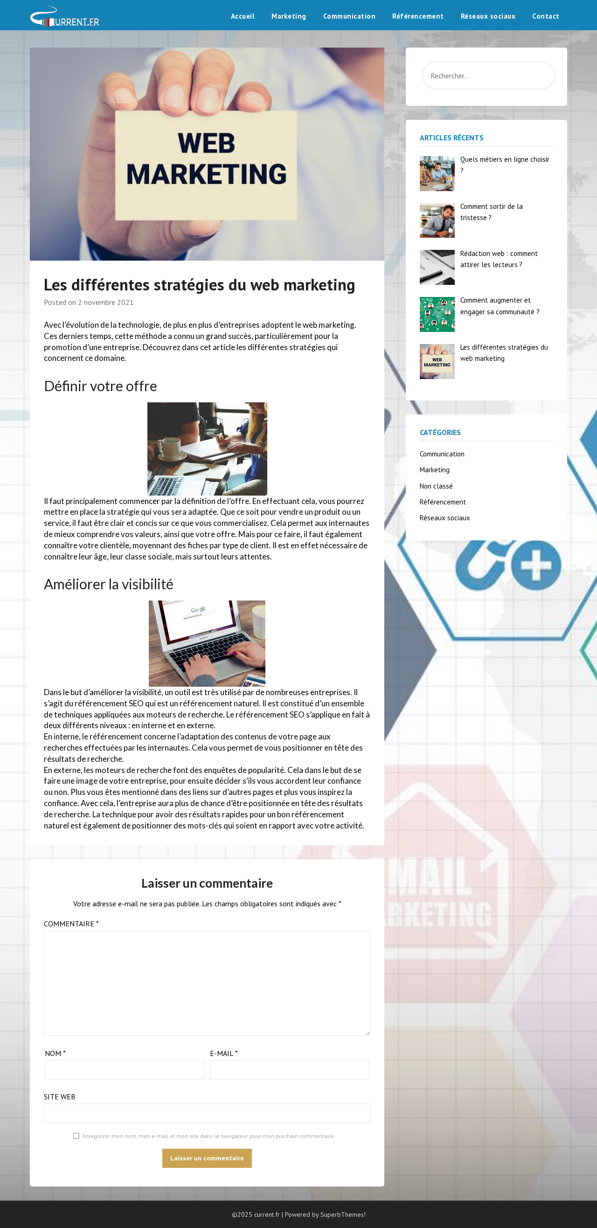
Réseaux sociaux (488, 16)
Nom (55, 1053)
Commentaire (71, 923)
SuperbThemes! (343, 1214)
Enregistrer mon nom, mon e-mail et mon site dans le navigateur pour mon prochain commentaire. (209, 1135)
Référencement (418, 16)
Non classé (436, 486)
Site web (60, 1096)
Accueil (243, 16)
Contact (546, 16)
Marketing (288, 16)
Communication (349, 16)
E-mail (224, 1053)
